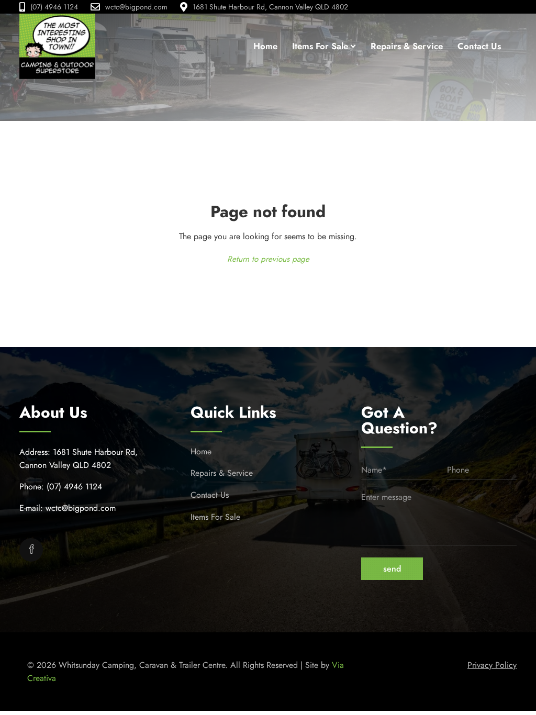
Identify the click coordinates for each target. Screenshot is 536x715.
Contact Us (210, 495)
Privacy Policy (492, 665)
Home (201, 451)
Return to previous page (268, 259)
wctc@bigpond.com (136, 7)
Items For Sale (215, 517)
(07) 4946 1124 (54, 7)
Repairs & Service (222, 473)
